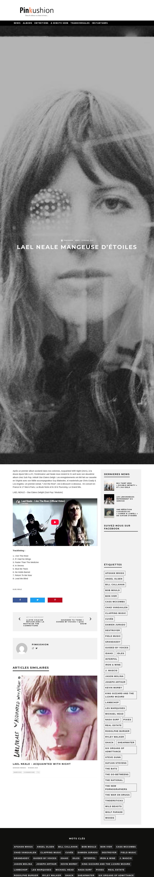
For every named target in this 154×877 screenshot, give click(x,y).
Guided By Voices (116, 647)
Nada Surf (112, 719)
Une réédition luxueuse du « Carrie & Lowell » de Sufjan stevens (127, 513)
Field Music (113, 636)
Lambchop (112, 702)
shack (109, 742)
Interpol (111, 659)
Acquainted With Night (71, 471)
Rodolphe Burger (117, 731)
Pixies (127, 719)
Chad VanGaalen (116, 607)
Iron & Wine (113, 665)
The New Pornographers (116, 787)
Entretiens (41, 23)
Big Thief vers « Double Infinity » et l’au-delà (126, 485)
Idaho (109, 653)
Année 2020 (18, 772)
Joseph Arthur (115, 682)
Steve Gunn (113, 757)
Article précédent (35, 617)
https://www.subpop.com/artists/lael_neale (32, 545)
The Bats (111, 769)
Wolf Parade (114, 812)
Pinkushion (68, 240)
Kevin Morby (113, 688)
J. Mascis (111, 670)
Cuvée (109, 619)
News (17, 23)
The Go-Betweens (117, 774)
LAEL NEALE (18, 589)
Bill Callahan (115, 584)
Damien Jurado (115, 625)
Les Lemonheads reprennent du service (125, 499)
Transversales (80, 23)
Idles (120, 653)
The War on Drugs (117, 795)
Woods (109, 818)
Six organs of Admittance (114, 750)
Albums (27, 23)
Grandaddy (113, 642)
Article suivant (76, 617)
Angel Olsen (113, 579)
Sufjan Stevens (116, 763)
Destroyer (112, 630)
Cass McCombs (115, 602)
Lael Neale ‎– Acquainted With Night (42, 764)
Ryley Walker (114, 737)
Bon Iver (111, 596)
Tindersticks (114, 800)
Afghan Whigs (114, 573)
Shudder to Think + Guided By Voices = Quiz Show (71, 622)
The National (114, 780)
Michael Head (114, 714)
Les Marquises (115, 708)
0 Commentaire (29, 772)
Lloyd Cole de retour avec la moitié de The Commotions (33, 623)
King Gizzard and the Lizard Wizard (119, 695)
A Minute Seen (59, 23)
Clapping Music (115, 613)
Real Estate (113, 725)
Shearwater (126, 742)
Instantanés (100, 23)
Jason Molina (114, 676)
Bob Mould (112, 590)
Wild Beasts (113, 806)
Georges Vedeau (19, 768)
